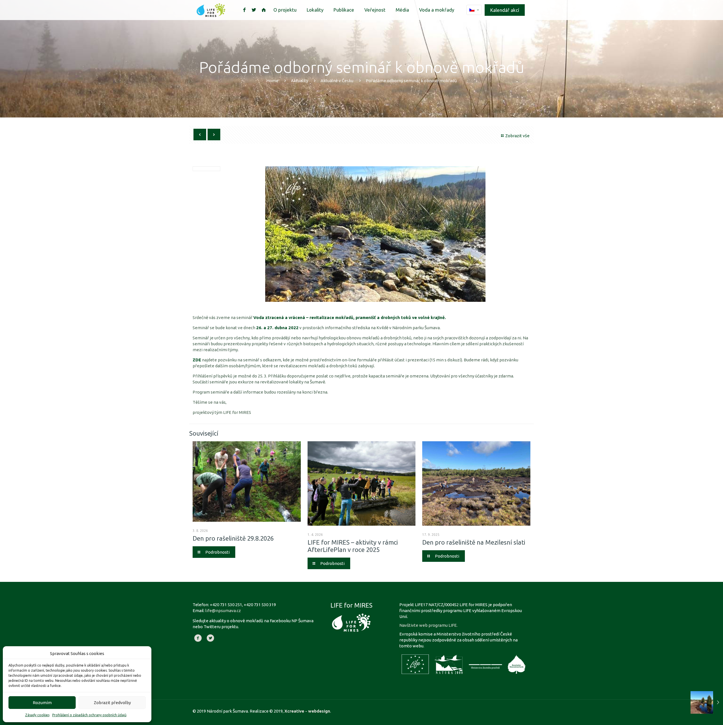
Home (272, 80)
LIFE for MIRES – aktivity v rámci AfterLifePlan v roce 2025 (353, 546)
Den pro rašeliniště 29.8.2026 (233, 538)
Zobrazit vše (517, 135)
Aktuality (299, 80)
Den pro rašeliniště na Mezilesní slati (473, 542)
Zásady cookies (37, 715)
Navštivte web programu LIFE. (428, 625)
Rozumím (42, 702)
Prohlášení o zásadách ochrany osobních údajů (89, 715)
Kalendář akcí (504, 10)
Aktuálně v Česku (337, 80)
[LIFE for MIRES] (211, 10)
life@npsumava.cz (223, 610)
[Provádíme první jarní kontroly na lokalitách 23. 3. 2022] (707, 702)
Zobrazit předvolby (112, 702)
